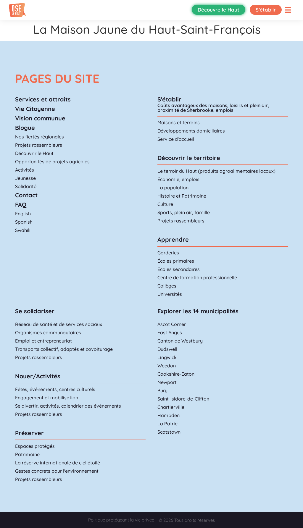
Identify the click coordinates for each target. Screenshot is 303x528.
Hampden (168, 415)
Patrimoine (27, 454)
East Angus (169, 332)
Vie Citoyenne (35, 108)
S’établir (266, 10)
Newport (167, 382)
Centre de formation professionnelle (197, 277)
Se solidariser (34, 311)
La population (172, 187)
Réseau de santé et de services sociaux (58, 324)
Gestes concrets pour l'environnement (57, 471)
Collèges (166, 286)
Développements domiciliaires (191, 131)
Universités (169, 294)
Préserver (29, 433)
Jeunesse (25, 178)
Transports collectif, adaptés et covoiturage (64, 349)
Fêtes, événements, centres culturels (55, 389)
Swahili (22, 230)
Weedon (166, 366)
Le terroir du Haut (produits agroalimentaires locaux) (216, 171)
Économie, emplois (178, 179)
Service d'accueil (175, 139)
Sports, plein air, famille (183, 212)
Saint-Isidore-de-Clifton (183, 399)
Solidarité (25, 186)
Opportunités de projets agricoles (52, 161)
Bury (162, 390)
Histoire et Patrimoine (181, 196)
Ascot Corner (171, 324)
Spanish (24, 222)
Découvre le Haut (218, 10)
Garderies (168, 253)
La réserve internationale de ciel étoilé (57, 463)
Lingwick (167, 357)
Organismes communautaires (48, 332)
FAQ (20, 204)
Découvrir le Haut (34, 153)
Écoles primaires (175, 261)
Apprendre (173, 239)
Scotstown (168, 432)
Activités (24, 170)
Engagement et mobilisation (46, 398)
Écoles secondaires (178, 269)
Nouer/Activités (37, 376)
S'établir (169, 99)
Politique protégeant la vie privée (121, 520)
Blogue (25, 127)
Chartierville (170, 407)
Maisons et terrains (178, 122)
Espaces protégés (35, 446)
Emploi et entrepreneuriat (43, 341)
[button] (288, 10)
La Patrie (167, 424)
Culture (165, 204)
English (23, 214)
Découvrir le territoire (188, 158)
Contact (26, 195)
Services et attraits (43, 99)
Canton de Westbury (180, 341)
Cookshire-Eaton (175, 374)
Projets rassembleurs (38, 145)
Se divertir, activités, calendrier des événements (68, 406)
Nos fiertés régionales (39, 137)
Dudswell (167, 349)
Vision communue (40, 118)
